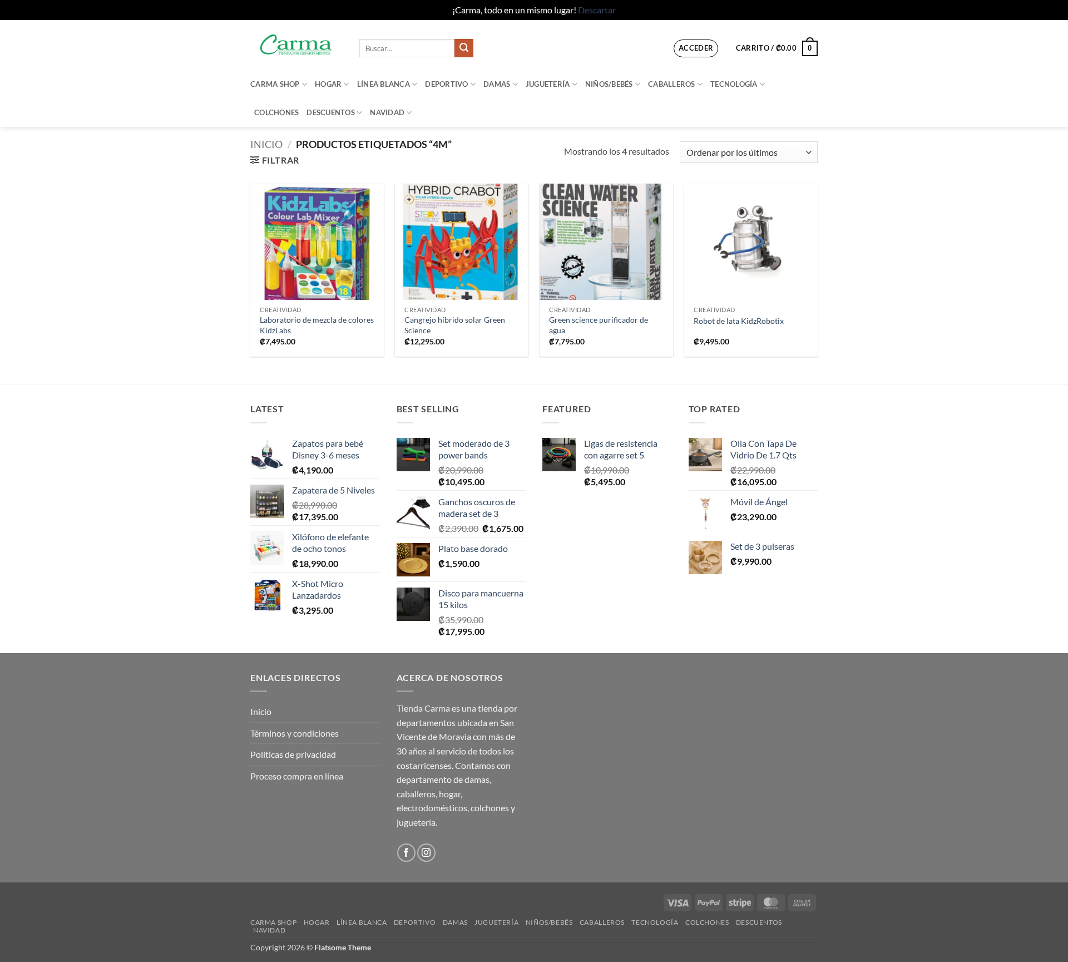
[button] (696, 48)
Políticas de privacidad (293, 754)
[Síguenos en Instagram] (426, 852)
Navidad (387, 112)
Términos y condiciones (294, 733)
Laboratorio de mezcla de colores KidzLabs (317, 325)
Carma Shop (275, 84)
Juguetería (548, 84)
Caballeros (671, 84)
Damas (496, 84)
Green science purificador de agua (598, 325)
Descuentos (330, 112)
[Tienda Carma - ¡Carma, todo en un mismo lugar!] (296, 44)
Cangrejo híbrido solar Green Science (454, 325)
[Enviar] (463, 48)
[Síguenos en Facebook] (406, 852)
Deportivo (446, 84)
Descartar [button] (597, 9)
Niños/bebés (609, 84)
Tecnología (734, 84)
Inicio (266, 144)
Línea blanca (383, 84)
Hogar (328, 84)
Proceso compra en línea (296, 776)
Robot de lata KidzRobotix (739, 320)
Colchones (276, 112)
